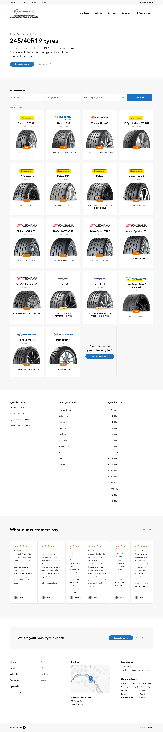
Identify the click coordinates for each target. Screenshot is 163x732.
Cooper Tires (64, 422)
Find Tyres (84, 13)
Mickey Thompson (67, 410)
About (12, 3)
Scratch (150, 727)
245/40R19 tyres (32, 34)
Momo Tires (64, 446)
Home (12, 34)
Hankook (63, 434)
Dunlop (62, 464)
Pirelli (61, 458)
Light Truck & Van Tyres (19, 419)
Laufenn (62, 428)
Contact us (144, 13)
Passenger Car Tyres (18, 407)
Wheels (98, 13)
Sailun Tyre (63, 416)
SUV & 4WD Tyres (17, 413)
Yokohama (63, 440)
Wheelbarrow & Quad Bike (21, 425)
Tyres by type (17, 402)
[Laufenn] (27, 99)
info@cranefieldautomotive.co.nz (135, 670)
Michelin (62, 452)
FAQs (23, 3)
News (44, 3)
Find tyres (20, 34)
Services (112, 13)
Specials (126, 13)
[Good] (64, 99)
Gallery (33, 3)
